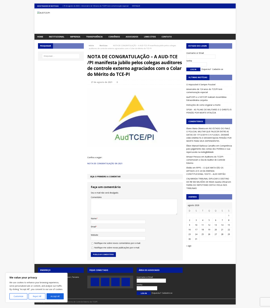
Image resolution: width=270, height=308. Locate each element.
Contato (167, 36)
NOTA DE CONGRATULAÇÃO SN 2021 (104, 163)
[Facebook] (216, 6)
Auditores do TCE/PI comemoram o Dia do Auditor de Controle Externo (205, 159)
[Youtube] (227, 6)
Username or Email (195, 53)
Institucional (56, 36)
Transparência (94, 36)
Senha (189, 60)
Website (94, 235)
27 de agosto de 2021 (101, 82)
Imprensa (75, 36)
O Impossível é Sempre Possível (200, 84)
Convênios (114, 36)
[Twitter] (222, 6)
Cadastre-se (217, 69)
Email (93, 226)
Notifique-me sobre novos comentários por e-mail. (117, 243)
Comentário (96, 197)
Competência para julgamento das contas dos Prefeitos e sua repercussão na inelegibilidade (209, 148)
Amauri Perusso (193, 156)
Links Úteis (150, 36)
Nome (94, 218)
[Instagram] (233, 6)
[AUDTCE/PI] (66, 12)
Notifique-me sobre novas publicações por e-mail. (117, 247)
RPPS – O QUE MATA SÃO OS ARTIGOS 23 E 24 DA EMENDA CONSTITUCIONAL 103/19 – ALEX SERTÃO (206, 170)
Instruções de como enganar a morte (203, 105)
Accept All (55, 296)
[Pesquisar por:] (61, 56)
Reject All (37, 296)
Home (40, 36)
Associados (132, 36)
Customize (18, 296)
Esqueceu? (206, 69)
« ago (188, 245)
